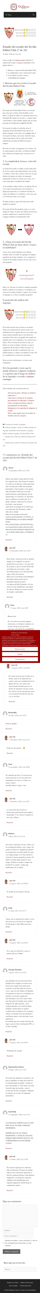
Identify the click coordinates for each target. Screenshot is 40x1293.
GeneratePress (32, 1290)
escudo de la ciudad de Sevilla (21, 123)
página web (30, 133)
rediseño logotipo (13, 433)
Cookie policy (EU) (25, 1286)
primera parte (20, 60)
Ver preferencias (20, 659)
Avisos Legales (13, 1286)
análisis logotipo (10, 427)
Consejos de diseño (11, 424)
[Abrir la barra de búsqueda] (33, 15)
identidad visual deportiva (18, 430)
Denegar (20, 654)
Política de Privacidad (26, 1282)
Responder (9, 540)
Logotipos (22, 424)
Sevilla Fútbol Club (27, 433)
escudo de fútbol (22, 427)
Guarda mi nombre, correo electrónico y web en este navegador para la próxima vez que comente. (21, 1243)
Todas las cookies (20, 649)
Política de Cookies (12, 1282)
